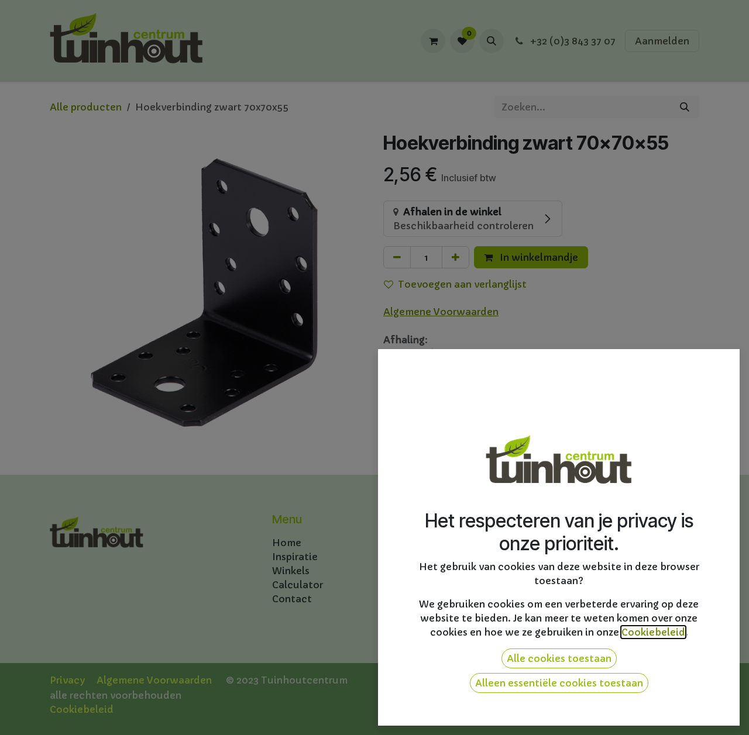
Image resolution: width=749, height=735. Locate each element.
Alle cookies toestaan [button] (559, 658)
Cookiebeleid (653, 632)
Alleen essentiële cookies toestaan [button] (559, 683)
